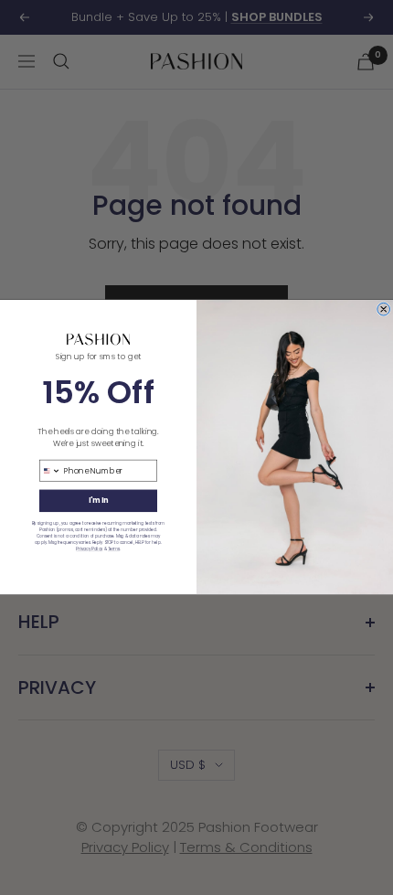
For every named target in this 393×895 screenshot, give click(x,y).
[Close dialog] (383, 310)
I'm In (98, 500)
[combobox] (49, 470)
